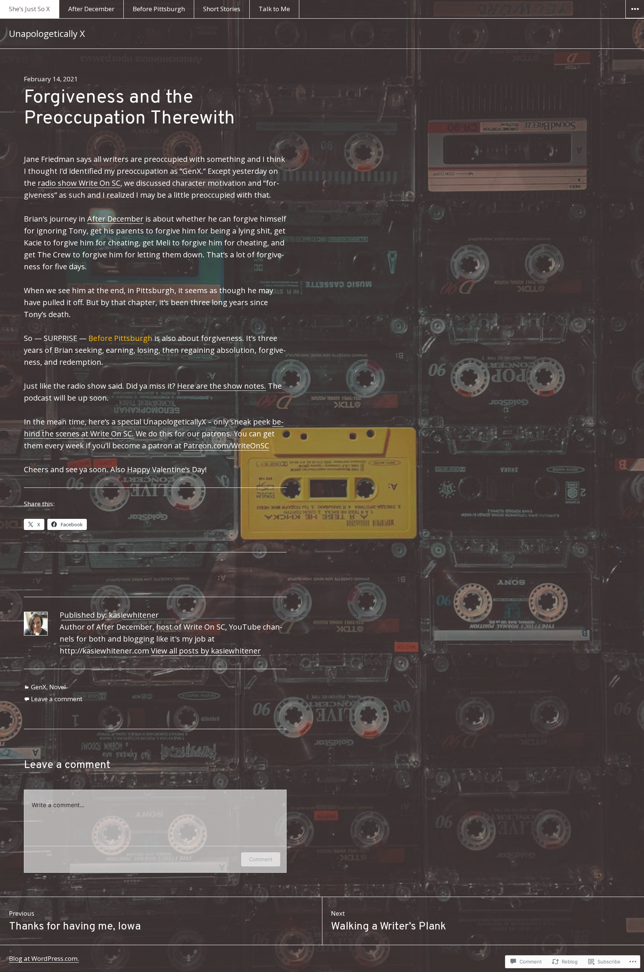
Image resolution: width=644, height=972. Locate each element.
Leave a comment (56, 698)
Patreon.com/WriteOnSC (226, 445)
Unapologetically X (47, 33)
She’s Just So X (29, 8)
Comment (260, 859)
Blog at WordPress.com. (44, 958)
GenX (38, 687)
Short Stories (221, 8)
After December (91, 8)
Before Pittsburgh (159, 8)
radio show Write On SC (79, 183)
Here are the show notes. (221, 386)
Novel (57, 687)
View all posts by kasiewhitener (206, 651)
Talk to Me (274, 8)
